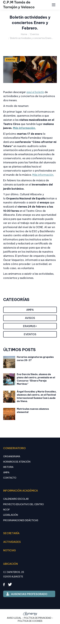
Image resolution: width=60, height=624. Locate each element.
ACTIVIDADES (12, 541)
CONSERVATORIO (14, 448)
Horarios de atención (16, 461)
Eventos (10, 60)
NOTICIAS (9, 550)
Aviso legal (14, 617)
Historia (8, 467)
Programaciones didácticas (20, 520)
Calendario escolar (16, 498)
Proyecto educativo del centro (23, 504)
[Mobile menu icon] (53, 5)
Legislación (10, 514)
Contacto (9, 477)
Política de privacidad (37, 617)
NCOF (6, 509)
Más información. (24, 128)
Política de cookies (30, 621)
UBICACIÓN (10, 563)
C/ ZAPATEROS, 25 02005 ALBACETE (13, 574)
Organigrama (11, 456)
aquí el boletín (35, 92)
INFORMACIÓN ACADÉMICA (20, 490)
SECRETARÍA (11, 533)
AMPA (6, 472)
